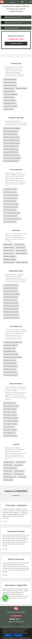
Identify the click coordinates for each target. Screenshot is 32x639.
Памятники (16, 230)
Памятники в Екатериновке (9, 256)
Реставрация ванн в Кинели (9, 351)
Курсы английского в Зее (9, 426)
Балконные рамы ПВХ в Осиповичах (11, 137)
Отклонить (17, 635)
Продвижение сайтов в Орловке (11, 296)
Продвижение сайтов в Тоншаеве (11, 311)
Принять (8, 635)
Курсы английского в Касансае (10, 414)
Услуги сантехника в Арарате (10, 221)
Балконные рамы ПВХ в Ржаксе (10, 134)
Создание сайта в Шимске (21, 88)
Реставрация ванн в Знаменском (10, 345)
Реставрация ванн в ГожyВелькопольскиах (13, 342)
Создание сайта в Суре (8, 109)
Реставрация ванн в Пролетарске (11, 354)
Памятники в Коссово (20, 247)
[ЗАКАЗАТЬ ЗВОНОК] (5, 598)
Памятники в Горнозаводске (10, 259)
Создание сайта (16, 63)
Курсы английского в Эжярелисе (11, 420)
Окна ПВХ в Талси (22, 476)
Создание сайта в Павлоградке (10, 106)
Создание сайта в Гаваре (9, 97)
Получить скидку (16, 43)
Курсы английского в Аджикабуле (11, 417)
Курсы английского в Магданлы (10, 423)
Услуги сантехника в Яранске (10, 200)
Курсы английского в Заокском (10, 429)
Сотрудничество (16, 616)
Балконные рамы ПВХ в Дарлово (11, 131)
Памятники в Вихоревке (9, 262)
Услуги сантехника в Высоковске (11, 206)
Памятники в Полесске (8, 253)
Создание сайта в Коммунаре (10, 82)
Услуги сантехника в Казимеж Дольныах (12, 218)
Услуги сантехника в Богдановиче (11, 203)
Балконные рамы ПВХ (16, 117)
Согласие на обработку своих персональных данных (16, 637)
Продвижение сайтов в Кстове (10, 299)
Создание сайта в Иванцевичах (10, 94)
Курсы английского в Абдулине (10, 435)
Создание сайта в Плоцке (9, 91)
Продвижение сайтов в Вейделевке (11, 317)
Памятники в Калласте (19, 244)
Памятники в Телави (8, 244)
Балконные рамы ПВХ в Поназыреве (11, 143)
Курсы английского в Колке (9, 432)
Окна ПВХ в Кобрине (8, 479)
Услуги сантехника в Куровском (10, 215)
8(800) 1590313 (16, 619)
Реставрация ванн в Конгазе (10, 360)
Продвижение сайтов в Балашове (11, 302)
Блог (16, 624)
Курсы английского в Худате (10, 411)
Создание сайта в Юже (8, 88)
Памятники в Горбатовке (21, 250)
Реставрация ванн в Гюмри (9, 348)
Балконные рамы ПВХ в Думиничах (11, 160)
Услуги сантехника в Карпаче (10, 209)
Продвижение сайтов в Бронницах (11, 314)
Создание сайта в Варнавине (10, 79)
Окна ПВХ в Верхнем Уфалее (10, 476)
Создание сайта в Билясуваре (10, 85)
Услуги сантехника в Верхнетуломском (12, 212)
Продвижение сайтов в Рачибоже (11, 308)
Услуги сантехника (16, 169)
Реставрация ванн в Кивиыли (10, 363)
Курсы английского (16, 383)
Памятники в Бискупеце (9, 247)
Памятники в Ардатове (8, 250)
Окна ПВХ (16, 444)
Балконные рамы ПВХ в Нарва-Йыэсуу (12, 128)
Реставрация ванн (16, 326)
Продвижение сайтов (16, 271)
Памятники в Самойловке (21, 262)
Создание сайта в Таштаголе (10, 100)
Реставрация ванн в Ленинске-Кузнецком (12, 357)
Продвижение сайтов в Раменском (11, 305)
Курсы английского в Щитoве (10, 408)
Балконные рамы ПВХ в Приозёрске (11, 140)
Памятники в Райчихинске (21, 253)
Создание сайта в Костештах (10, 103)
